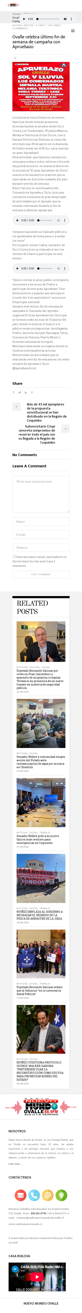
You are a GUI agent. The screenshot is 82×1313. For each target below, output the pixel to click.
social (46, 667)
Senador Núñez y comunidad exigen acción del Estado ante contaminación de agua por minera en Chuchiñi (41, 762)
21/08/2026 (23, 847)
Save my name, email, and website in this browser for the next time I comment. (39, 561)
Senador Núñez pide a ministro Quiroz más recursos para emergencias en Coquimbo (38, 839)
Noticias (22, 667)
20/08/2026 (23, 922)
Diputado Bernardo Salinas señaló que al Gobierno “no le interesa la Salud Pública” (40, 990)
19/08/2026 (23, 998)
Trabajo (44, 832)
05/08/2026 (23, 1083)
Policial (34, 667)
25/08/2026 (23, 771)
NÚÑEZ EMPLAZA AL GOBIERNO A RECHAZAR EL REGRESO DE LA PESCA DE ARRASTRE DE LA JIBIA (40, 915)
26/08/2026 (23, 692)
